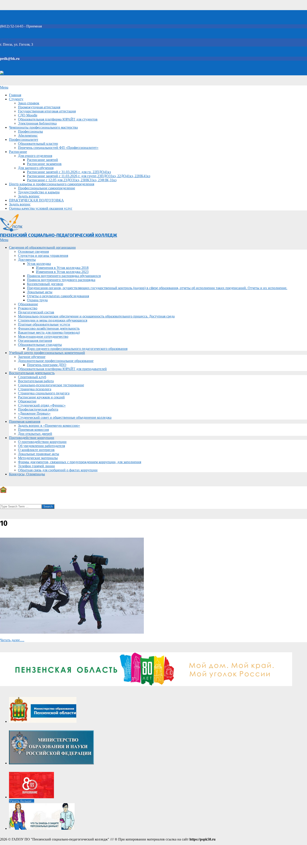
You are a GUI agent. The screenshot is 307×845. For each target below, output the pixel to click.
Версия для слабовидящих (24, 73)
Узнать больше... (21, 801)
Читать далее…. (12, 640)
